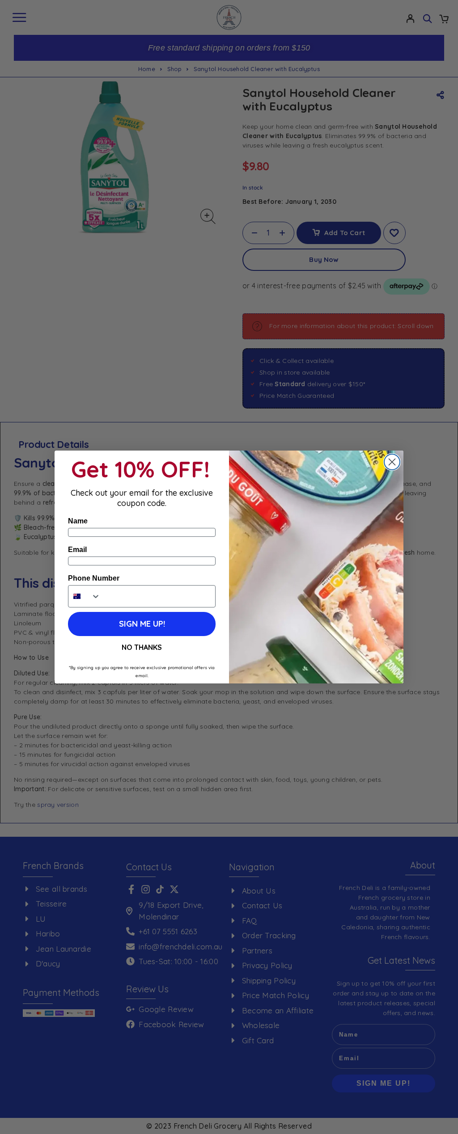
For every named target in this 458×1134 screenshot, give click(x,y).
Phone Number (93, 578)
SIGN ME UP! (142, 624)
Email (77, 549)
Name (78, 521)
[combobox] (84, 596)
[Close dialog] (392, 462)
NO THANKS (142, 647)
